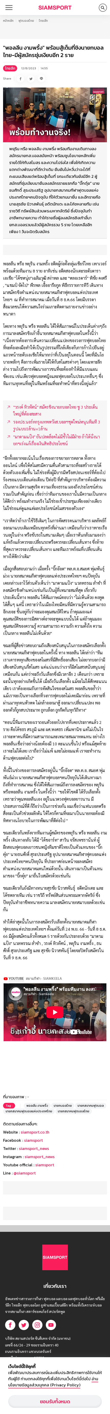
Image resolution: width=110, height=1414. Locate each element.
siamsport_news (34, 1148)
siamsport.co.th (35, 1132)
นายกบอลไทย (63, 1105)
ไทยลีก (43, 20)
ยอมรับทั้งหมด (55, 1401)
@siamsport (25, 1173)
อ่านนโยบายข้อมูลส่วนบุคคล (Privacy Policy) (53, 1382)
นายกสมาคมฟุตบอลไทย (73, 1111)
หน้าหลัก (8, 20)
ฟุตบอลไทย (26, 20)
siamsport (33, 1140)
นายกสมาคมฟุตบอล (91, 1105)
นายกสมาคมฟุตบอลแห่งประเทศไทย (29, 1111)
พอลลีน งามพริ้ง (37, 1105)
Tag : (9, 1105)
